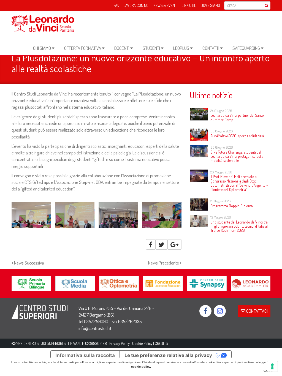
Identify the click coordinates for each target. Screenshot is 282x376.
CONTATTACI (256, 311)
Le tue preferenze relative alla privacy (168, 355)
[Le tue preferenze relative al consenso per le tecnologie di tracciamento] (272, 366)
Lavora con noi (136, 5)
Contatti (211, 48)
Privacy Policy (119, 343)
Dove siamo (210, 5)
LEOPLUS (181, 48)
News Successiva (28, 263)
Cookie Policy (142, 343)
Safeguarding (246, 48)
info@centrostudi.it (95, 328)
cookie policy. (141, 366)
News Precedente (164, 263)
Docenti (122, 48)
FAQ (116, 5)
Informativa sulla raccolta (85, 355)
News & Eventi (165, 5)
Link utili (189, 5)
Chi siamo (42, 48)
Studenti (152, 48)
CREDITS (161, 343)
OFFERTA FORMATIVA (83, 48)
